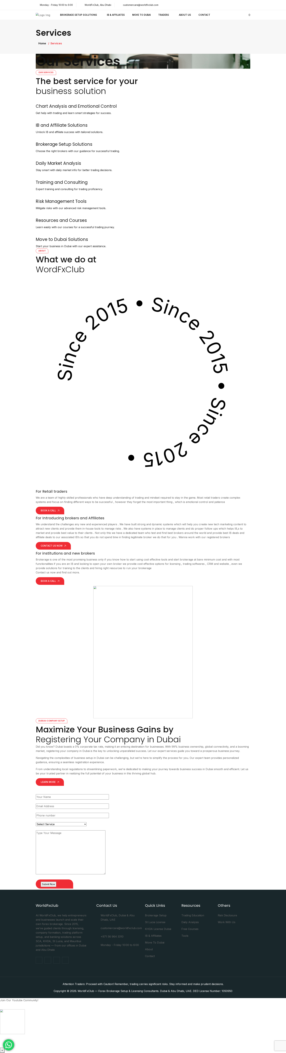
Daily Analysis (190, 922)
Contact (204, 14)
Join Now (143, 1039)
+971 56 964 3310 (112, 936)
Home (42, 43)
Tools (184, 935)
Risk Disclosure (227, 915)
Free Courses (189, 929)
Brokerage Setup (156, 915)
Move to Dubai (141, 14)
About (149, 949)
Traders (163, 14)
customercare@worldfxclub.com (140, 4)
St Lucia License (155, 922)
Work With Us (226, 922)
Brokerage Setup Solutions (78, 14)
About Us (185, 14)
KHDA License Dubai (158, 929)
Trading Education (192, 915)
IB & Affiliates (116, 14)
